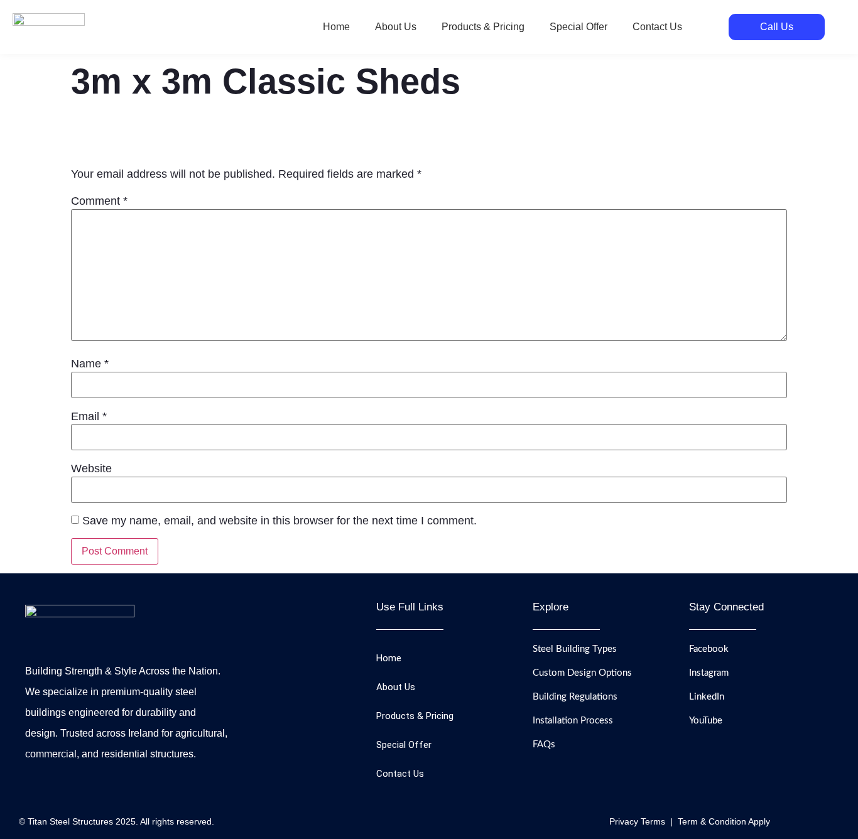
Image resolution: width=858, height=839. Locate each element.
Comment (99, 201)
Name (90, 363)
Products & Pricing (483, 26)
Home (336, 26)
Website (91, 468)
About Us (395, 26)
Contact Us (657, 26)
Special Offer (578, 26)
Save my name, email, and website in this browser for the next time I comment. (279, 520)
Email (89, 416)
